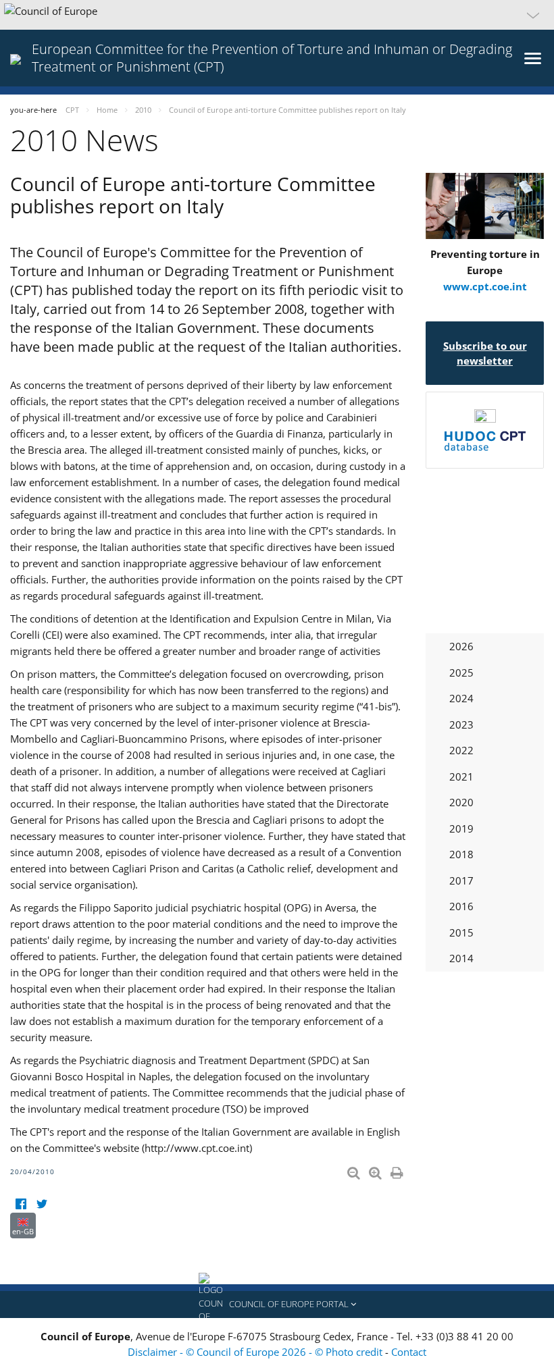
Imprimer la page (398, 1170)
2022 (461, 750)
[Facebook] (20, 1204)
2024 (461, 698)
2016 (461, 906)
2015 (461, 932)
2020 (461, 802)
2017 (461, 880)
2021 (461, 776)
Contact (408, 1352)
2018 (461, 854)
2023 (461, 724)
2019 (461, 828)
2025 (461, 672)
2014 (461, 958)
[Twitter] (41, 1204)
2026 (461, 646)
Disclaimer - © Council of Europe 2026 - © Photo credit (256, 1352)
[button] (277, 15)
